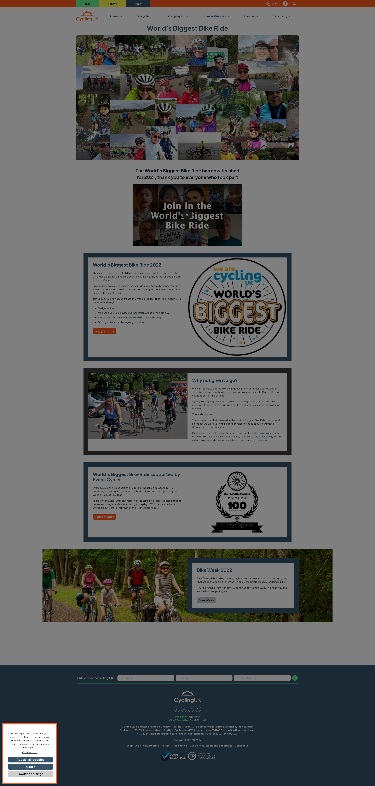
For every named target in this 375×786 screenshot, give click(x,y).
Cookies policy (30, 752)
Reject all (31, 766)
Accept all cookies (30, 759)
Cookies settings (30, 774)
